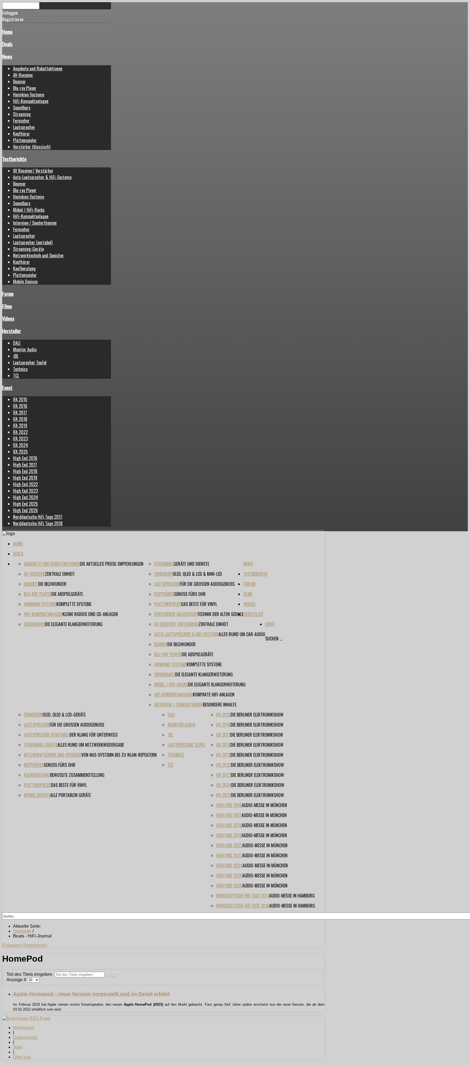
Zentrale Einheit (60, 574)
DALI (16, 343)
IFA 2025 (20, 451)
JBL (15, 356)
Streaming (22, 114)
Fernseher (21, 120)
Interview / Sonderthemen (35, 223)
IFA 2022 (20, 432)
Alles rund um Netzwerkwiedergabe (90, 745)
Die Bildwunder (52, 584)
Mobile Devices (25, 281)
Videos (8, 318)
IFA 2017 (20, 412)
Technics (20, 369)
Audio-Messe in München (264, 805)
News (7, 56)
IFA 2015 (20, 399)
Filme (7, 306)
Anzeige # (17, 979)
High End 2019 (25, 477)
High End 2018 (25, 471)
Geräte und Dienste (191, 564)
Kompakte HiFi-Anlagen (213, 694)
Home (7, 31)
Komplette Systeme (73, 604)
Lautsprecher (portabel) (32, 242)
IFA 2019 (20, 425)
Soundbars (21, 107)
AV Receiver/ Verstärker (33, 170)
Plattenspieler (25, 140)
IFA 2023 (20, 438)
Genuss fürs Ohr (190, 594)
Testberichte (14, 158)
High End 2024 (25, 497)
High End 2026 (25, 510)
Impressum (23, 1027)
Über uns (22, 1057)
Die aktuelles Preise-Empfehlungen (111, 564)
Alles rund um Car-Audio (241, 634)
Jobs (17, 1047)
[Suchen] (108, 976)
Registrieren (35, 945)
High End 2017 (25, 464)
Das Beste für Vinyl (199, 604)
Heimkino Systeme (28, 94)
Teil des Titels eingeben (30, 974)
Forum (8, 293)
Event (7, 387)
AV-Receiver (23, 75)
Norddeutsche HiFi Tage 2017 (37, 517)
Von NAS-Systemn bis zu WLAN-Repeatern (119, 755)
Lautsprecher (24, 127)
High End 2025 (25, 504)
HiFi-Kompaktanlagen (30, 101)
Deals (7, 44)
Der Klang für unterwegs (94, 734)
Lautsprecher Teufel (30, 362)
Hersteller (11, 331)
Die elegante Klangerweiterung (74, 624)
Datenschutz (25, 1037)
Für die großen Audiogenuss (207, 584)
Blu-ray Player (24, 88)
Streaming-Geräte (28, 249)
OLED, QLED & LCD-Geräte (64, 714)
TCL (16, 375)
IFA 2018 (20, 419)
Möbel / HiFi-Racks (29, 210)
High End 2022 (25, 484)
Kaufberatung (24, 268)
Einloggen (12, 945)
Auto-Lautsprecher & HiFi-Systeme (42, 177)
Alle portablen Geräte (70, 795)
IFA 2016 (20, 406)
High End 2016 (25, 458)
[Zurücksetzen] (113, 976)
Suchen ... (273, 638)
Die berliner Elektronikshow (256, 714)
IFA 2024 (20, 445)
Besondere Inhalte (219, 704)
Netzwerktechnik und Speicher (38, 255)
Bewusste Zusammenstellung (77, 775)
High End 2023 (25, 490)
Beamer (19, 81)
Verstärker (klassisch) (31, 146)
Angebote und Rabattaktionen (37, 68)
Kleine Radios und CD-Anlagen (90, 614)
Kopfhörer (21, 133)
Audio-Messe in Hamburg (292, 895)
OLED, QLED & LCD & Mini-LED (197, 574)
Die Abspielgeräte (67, 594)
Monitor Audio (24, 349)
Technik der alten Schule (220, 614)
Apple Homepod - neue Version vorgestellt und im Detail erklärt (91, 994)
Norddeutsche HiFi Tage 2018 (38, 523)
